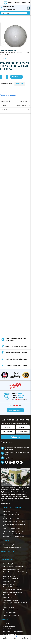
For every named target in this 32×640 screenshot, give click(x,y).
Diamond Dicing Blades (9, 564)
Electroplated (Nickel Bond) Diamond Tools (14, 525)
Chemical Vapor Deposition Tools (12, 534)
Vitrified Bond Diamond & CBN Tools (13, 531)
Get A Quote (16, 77)
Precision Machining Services (11, 615)
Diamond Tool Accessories (11, 610)
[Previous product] (1, 59)
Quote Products (10, 51)
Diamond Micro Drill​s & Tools (11, 569)
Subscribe (15, 437)
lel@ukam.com (9, 458)
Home (2, 51)
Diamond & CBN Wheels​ (10, 576)
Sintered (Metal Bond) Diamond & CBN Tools (14, 515)
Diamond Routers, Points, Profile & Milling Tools (15, 572)
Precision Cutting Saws (9, 545)
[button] (28, 8)
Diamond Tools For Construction (12, 592)
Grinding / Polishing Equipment (12, 547)
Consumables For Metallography (12, 589)
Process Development (9, 612)
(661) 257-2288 (14, 452)
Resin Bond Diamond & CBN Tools (13, 519)
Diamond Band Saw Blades (11, 595)
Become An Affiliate (8, 629)
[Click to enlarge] (3, 45)
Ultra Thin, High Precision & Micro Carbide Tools (15, 603)
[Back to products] (3, 59)
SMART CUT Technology (10, 512)
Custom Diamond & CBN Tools (11, 579)
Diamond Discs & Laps (9, 581)
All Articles (6, 556)
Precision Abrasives (8, 607)
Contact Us (6, 623)
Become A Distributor (9, 626)
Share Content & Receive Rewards (13, 631)
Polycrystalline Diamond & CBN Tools (14, 536)
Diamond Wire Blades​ (9, 584)
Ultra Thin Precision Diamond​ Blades (13, 566)
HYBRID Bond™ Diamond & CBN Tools (14, 521)
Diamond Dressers (8, 597)
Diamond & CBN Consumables (11, 587)
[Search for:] (13, 13)
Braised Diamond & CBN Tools (12, 528)
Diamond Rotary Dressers (10, 600)
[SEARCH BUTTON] (28, 13)
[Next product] (5, 59)
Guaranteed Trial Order (9, 634)
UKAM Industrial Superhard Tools (19, 2)
